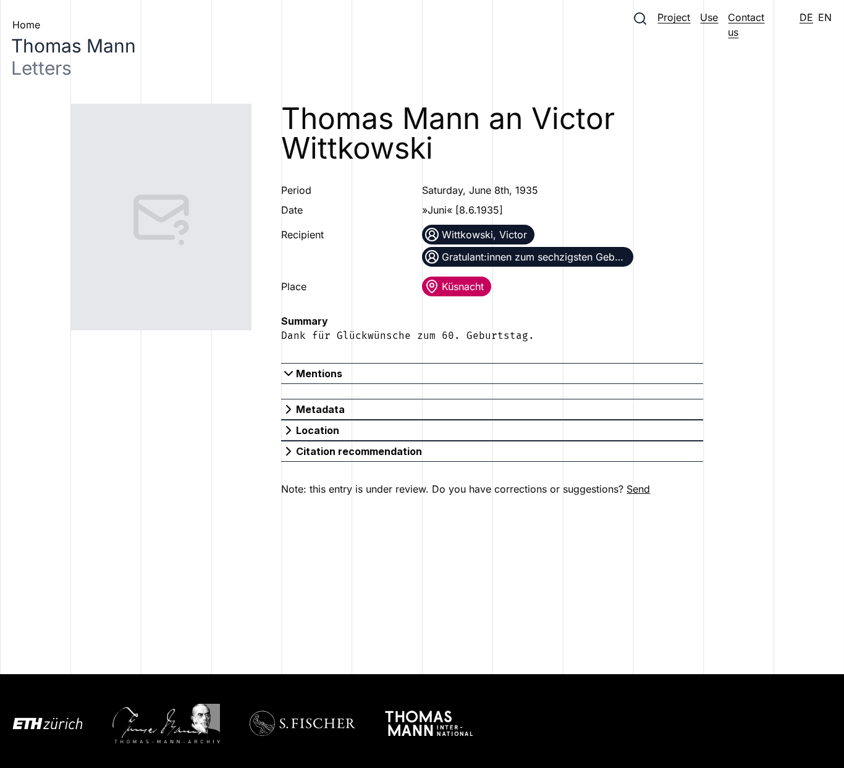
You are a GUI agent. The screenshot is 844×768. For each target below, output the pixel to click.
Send (638, 489)
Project (673, 17)
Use (709, 17)
